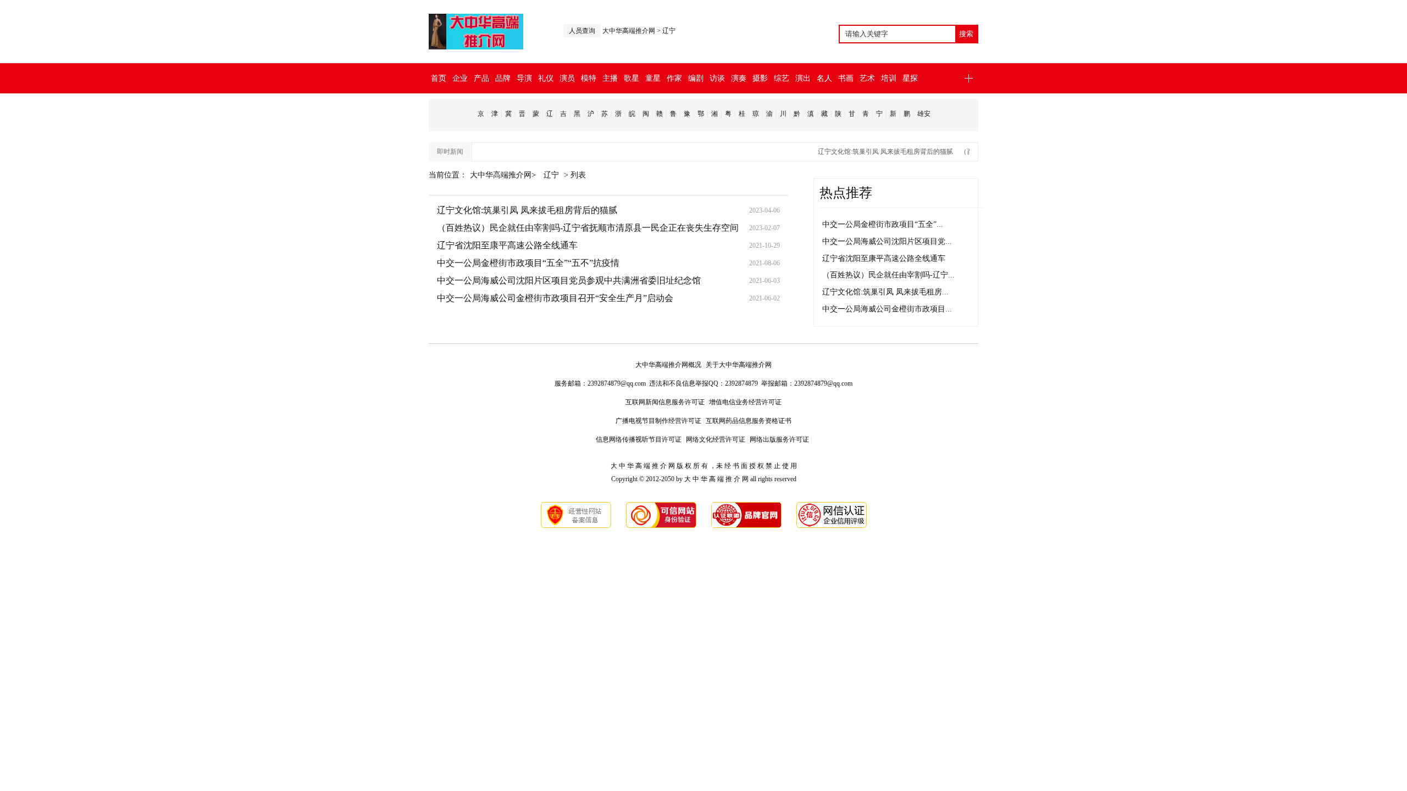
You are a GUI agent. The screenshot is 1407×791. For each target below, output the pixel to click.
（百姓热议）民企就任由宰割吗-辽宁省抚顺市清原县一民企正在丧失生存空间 (588, 227)
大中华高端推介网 (628, 31)
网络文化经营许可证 (715, 439)
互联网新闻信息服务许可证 (665, 402)
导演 (524, 78)
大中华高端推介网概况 (668, 365)
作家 (674, 78)
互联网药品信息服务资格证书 (748, 421)
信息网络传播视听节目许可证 (639, 439)
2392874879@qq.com (617, 383)
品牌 (503, 78)
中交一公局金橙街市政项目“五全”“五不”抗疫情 (528, 263)
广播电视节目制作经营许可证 (658, 421)
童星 (653, 78)
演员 (567, 78)
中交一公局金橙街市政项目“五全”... (882, 224)
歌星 (631, 78)
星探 (910, 78)
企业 (460, 78)
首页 (438, 78)
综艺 (781, 78)
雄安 (923, 114)
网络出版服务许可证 (779, 439)
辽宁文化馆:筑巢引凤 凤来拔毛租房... (885, 292)
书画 (846, 78)
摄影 (760, 78)
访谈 (717, 78)
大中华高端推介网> (504, 175)
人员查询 (582, 31)
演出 (803, 78)
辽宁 (668, 31)
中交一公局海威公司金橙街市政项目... (887, 309)
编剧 (696, 78)
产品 (481, 78)
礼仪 (545, 78)
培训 (888, 78)
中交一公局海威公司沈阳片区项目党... (887, 241)
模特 (588, 78)
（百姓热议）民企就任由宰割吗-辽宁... (888, 275)
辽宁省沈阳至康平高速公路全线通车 (507, 245)
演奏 (738, 78)
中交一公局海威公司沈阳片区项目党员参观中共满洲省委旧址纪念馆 (569, 280)
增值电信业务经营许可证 (745, 402)
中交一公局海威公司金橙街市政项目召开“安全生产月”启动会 (555, 298)
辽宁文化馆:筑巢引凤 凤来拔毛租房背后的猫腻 (877, 151)
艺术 (867, 78)
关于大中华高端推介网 (739, 365)
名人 (824, 78)
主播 (610, 78)
